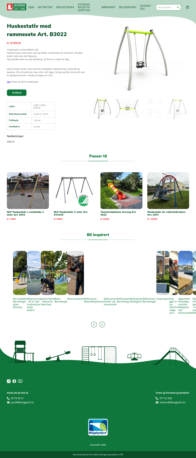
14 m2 (37, 126)
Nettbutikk (45, 7)
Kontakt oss (145, 7)
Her (9, 81)
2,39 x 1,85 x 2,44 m (40, 106)
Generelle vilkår (98, 444)
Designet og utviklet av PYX (111, 454)
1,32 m (37, 120)
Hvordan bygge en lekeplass (84, 7)
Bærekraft (108, 7)
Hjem (31, 7)
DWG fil (11, 141)
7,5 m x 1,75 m (41, 114)
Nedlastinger (65, 7)
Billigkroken (127, 7)
